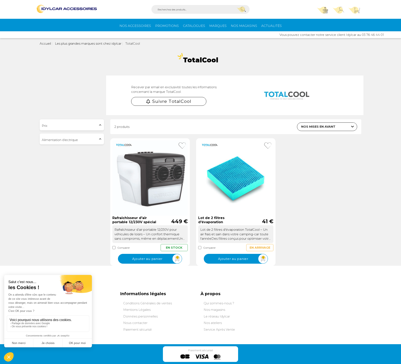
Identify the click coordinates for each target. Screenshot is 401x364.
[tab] (72, 124)
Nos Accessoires (135, 26)
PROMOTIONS (167, 26)
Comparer (124, 247)
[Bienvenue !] (67, 9)
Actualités (271, 26)
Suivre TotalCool (171, 101)
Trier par (286, 126)
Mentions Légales (137, 310)
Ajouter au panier (147, 259)
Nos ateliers (213, 323)
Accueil (45, 43)
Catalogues (194, 26)
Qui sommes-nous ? (219, 303)
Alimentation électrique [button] (60, 140)
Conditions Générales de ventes (147, 303)
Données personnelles (140, 316)
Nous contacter (135, 323)
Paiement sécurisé (137, 329)
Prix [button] (44, 126)
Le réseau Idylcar (217, 316)
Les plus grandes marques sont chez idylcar (87, 43)
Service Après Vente (219, 329)
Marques (218, 26)
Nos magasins (244, 26)
